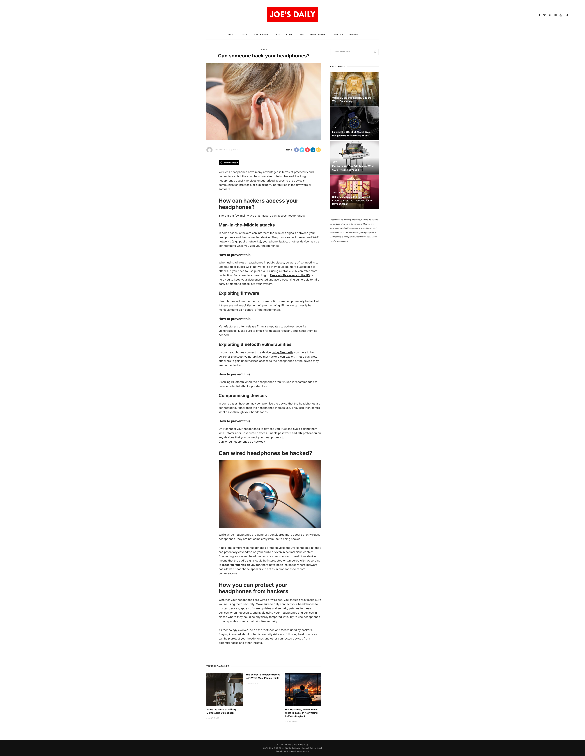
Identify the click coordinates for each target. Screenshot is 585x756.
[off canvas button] (18, 15)
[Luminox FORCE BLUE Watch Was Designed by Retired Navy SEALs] (354, 123)
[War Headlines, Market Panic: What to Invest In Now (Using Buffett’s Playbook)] (303, 689)
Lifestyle (338, 35)
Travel (230, 35)
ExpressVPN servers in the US (290, 275)
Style (289, 35)
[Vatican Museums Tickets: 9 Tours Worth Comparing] (354, 88)
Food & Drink (261, 35)
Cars (301, 35)
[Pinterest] (550, 15)
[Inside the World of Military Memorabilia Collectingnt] (224, 689)
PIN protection (307, 433)
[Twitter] (544, 15)
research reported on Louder (241, 564)
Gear (277, 35)
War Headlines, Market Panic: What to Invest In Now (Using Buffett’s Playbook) (301, 713)
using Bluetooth (282, 352)
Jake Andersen (221, 150)
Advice (264, 50)
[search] (567, 15)
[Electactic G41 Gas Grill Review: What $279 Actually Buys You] (354, 157)
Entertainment (318, 35)
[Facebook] (539, 15)
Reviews (354, 35)
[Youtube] (560, 15)
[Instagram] (555, 15)
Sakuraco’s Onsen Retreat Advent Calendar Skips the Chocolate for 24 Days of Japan (352, 200)
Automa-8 (304, 751)
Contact (305, 748)
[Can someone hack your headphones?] (263, 101)
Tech (245, 35)
